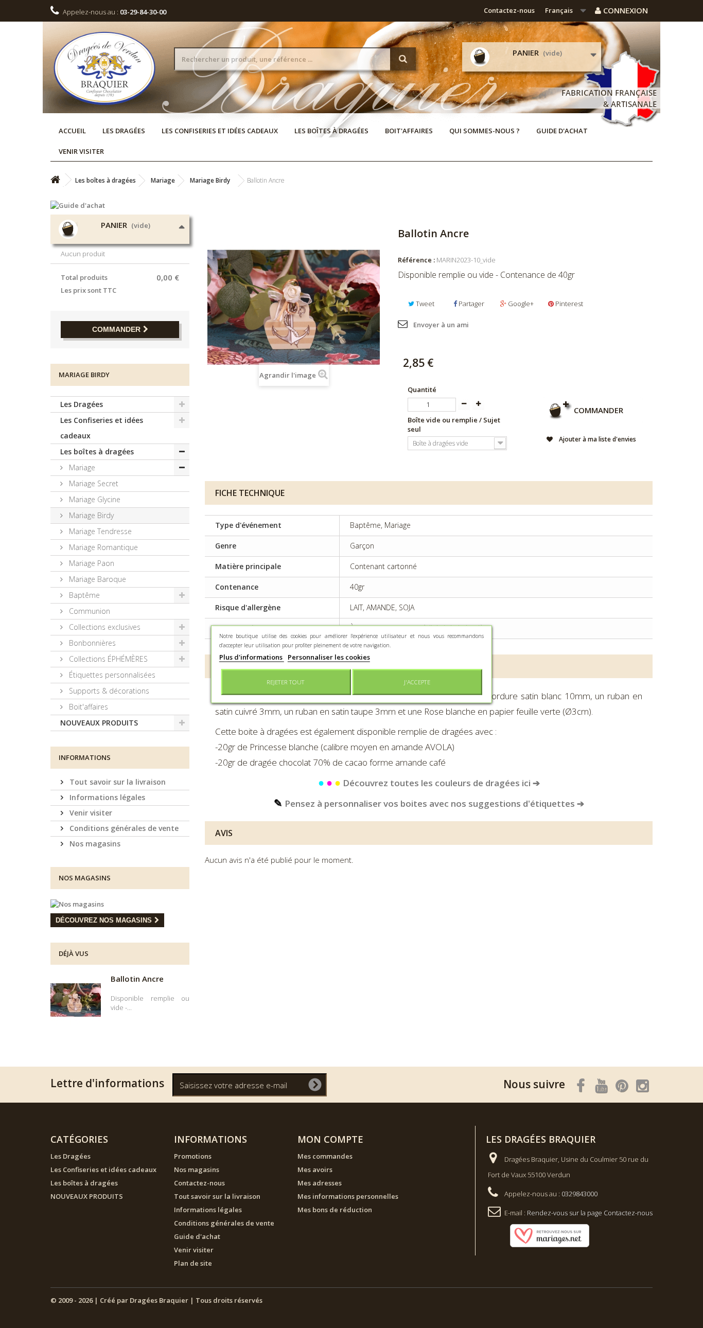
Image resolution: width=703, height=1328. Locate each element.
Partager (470, 303)
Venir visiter (81, 151)
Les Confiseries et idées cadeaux (220, 130)
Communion (88, 611)
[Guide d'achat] (119, 205)
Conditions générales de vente (123, 828)
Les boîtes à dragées (331, 130)
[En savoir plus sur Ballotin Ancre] (75, 1000)
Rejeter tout (286, 681)
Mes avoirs (314, 1169)
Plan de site (193, 1263)
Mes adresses (319, 1183)
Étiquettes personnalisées (111, 675)
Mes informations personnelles (347, 1196)
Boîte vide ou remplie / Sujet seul (454, 424)
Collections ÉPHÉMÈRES (107, 659)
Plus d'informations (251, 656)
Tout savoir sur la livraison (116, 782)
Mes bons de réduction (334, 1209)
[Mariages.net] (539, 1235)
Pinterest (568, 303)
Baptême (83, 595)
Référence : (416, 259)
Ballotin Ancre (137, 978)
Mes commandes (325, 1156)
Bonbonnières (91, 643)
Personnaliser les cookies (329, 656)
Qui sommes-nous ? (484, 130)
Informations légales (106, 797)
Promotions (193, 1156)
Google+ (520, 303)
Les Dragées (123, 130)
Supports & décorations (108, 691)
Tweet (424, 303)
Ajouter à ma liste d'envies (596, 439)
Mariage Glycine (93, 499)
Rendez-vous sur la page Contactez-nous (590, 1212)
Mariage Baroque (96, 579)
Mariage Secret (92, 483)
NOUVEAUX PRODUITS (99, 723)
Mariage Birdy (90, 515)
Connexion (624, 10)
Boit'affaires (409, 130)
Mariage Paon (90, 563)
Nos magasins (93, 843)
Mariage (81, 467)
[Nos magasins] (119, 904)
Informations (85, 757)
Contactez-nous (509, 10)
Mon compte (330, 1139)
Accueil (72, 130)
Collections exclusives (103, 627)
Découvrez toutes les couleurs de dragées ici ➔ (429, 783)
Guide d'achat (562, 130)
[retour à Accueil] (55, 179)
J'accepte (417, 681)
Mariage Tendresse (99, 531)
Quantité (422, 389)
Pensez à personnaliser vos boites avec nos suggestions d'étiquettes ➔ (429, 803)
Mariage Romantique (102, 547)
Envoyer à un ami (441, 324)
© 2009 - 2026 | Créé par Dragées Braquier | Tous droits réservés (156, 1300)
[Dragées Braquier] (104, 68)
